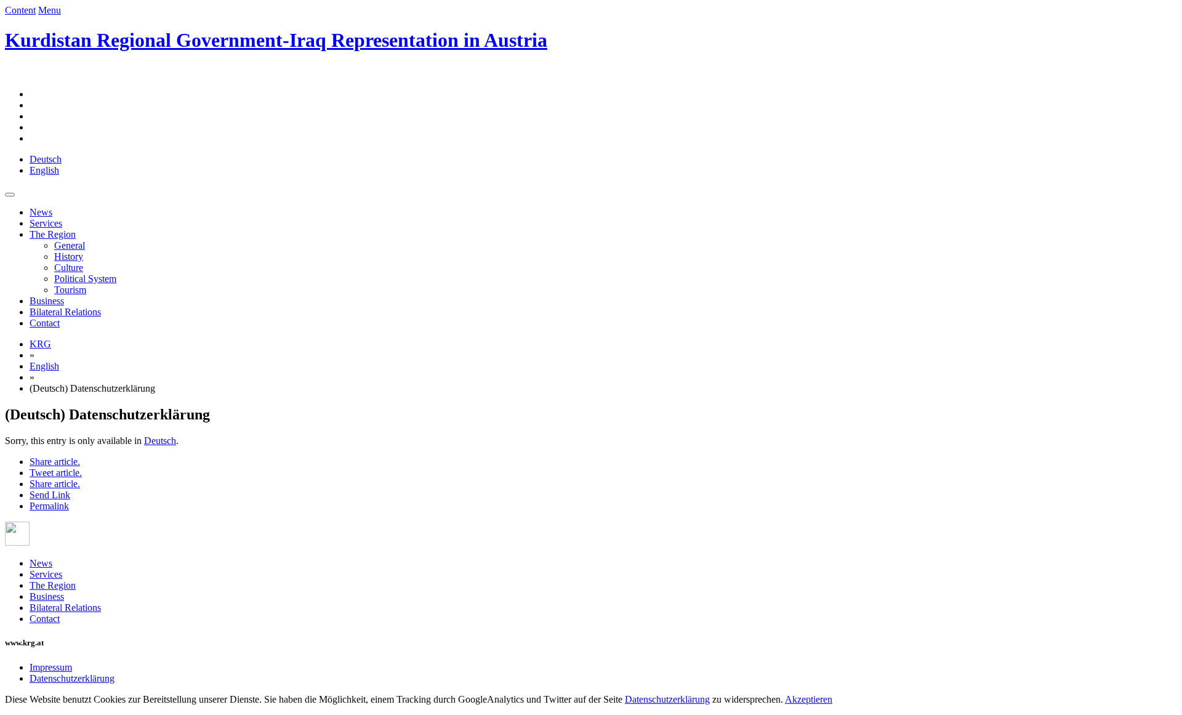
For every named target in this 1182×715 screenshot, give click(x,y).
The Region (53, 234)
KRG (40, 344)
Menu (49, 10)
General (69, 245)
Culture (68, 267)
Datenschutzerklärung (72, 678)
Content (20, 10)
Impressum (51, 667)
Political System (85, 278)
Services (46, 223)
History (68, 256)
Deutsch (160, 440)
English (44, 366)
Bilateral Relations (65, 312)
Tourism (70, 290)
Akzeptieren (808, 699)
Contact (45, 323)
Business (47, 301)
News (41, 212)
